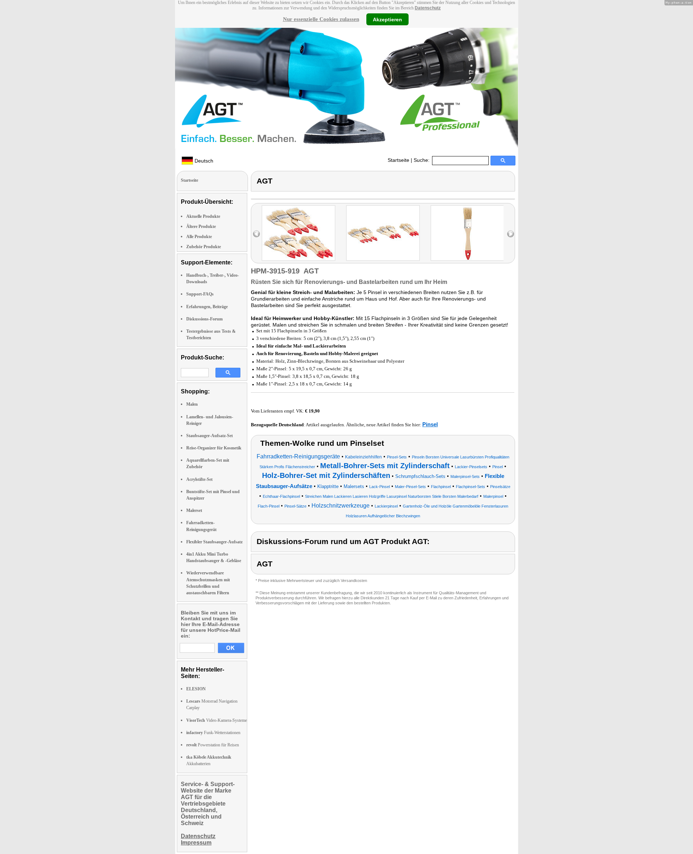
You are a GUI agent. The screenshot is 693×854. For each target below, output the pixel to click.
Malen (192, 404)
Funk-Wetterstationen (213, 732)
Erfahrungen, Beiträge (207, 306)
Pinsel (430, 424)
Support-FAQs (200, 294)
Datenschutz (428, 7)
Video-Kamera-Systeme (216, 720)
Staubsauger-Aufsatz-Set (209, 435)
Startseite (398, 160)
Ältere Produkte (201, 226)
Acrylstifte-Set (199, 479)
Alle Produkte (199, 236)
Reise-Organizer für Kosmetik (213, 447)
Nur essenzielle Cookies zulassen (321, 19)
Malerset (194, 510)
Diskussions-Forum (204, 319)
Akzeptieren (387, 19)
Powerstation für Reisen (212, 744)
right (510, 233)
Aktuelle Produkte (203, 216)
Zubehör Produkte (203, 246)
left (256, 233)
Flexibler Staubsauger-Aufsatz (214, 541)
